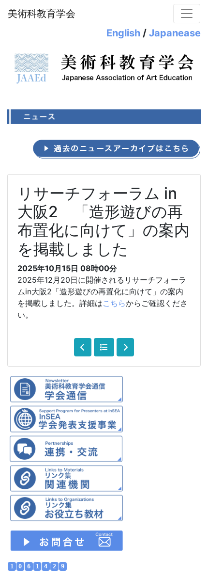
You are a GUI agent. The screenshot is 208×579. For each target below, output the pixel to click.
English (123, 33)
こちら (114, 303)
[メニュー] (186, 13)
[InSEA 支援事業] (66, 418)
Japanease (175, 33)
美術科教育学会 (41, 13)
